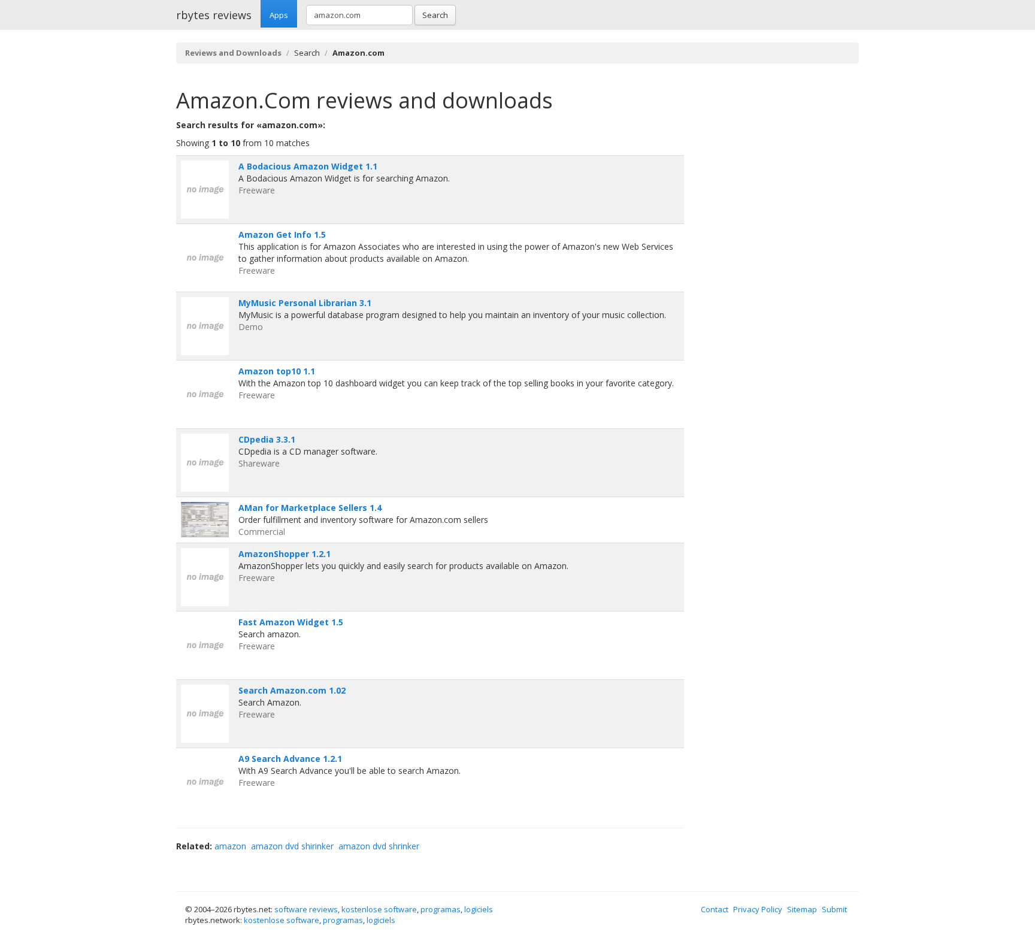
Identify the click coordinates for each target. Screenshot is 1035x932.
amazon (230, 846)
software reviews (306, 909)
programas (440, 909)
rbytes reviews (214, 15)
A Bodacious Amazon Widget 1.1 (307, 166)
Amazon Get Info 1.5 (282, 234)
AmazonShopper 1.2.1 (284, 553)
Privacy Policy (757, 909)
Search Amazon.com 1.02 (292, 690)
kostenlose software (379, 909)
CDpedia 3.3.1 (266, 439)
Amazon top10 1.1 (276, 371)
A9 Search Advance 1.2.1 (290, 758)
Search (435, 15)
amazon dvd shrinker (378, 846)
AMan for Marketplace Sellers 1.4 (310, 507)
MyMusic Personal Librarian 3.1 (304, 302)
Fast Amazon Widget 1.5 (290, 622)
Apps (279, 15)
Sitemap (802, 909)
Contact (714, 909)
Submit (834, 909)
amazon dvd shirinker (292, 846)
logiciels (478, 909)
